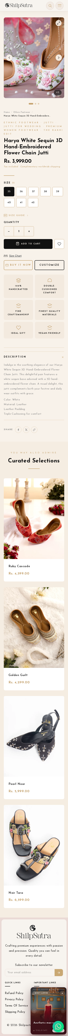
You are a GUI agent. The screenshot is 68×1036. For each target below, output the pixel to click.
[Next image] (59, 57)
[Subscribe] (59, 972)
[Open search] (50, 6)
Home (7, 112)
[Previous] (34, 1011)
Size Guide (17, 215)
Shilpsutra (26, 1025)
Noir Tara (15, 892)
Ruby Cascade (19, 566)
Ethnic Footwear (22, 112)
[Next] (63, 1011)
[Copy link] (34, 430)
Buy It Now (20, 265)
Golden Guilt (18, 675)
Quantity (11, 222)
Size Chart (15, 255)
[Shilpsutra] (19, 5)
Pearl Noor (16, 784)
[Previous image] (9, 57)
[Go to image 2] (35, 104)
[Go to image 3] (38, 104)
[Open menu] (59, 6)
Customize (49, 265)
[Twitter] (26, 430)
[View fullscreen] (59, 23)
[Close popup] (62, 993)
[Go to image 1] (31, 104)
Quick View (34, 519)
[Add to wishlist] (59, 244)
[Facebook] (18, 430)
